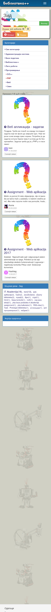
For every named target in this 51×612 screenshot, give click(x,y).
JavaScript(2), (29, 294)
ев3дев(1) (25, 310)
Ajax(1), (28, 297)
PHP (9, 78)
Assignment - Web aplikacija (26, 191)
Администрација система (17, 54)
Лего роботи (11, 66)
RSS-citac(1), (38, 305)
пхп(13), (28, 291)
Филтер (44, 23)
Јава (9, 86)
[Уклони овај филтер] (23, 29)
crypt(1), (35, 297)
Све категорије (13, 49)
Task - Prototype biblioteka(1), (16, 307)
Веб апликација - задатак (25, 126)
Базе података (12, 58)
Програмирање (13, 70)
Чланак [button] (22, 34)
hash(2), (19, 294)
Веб (9, 82)
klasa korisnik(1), (19, 300)
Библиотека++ (16, 3)
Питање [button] (10, 34)
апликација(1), (36, 307)
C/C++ (9, 74)
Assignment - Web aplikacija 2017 (25, 251)
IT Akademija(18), (13, 291)
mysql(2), (20, 297)
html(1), (7, 300)
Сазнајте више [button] (10, 154)
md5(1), (30, 300)
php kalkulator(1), (25, 305)
